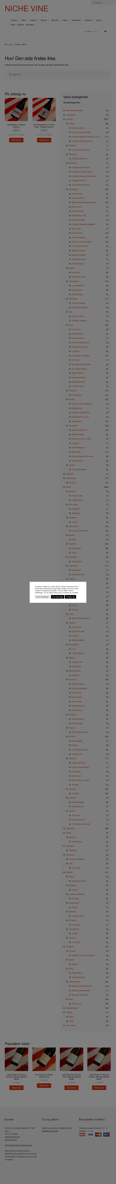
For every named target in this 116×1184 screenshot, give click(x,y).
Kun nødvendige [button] (57, 597)
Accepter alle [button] (70, 597)
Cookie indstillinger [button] (42, 597)
